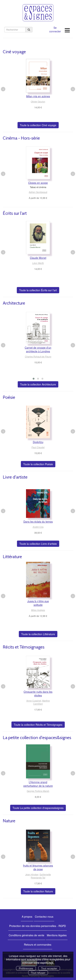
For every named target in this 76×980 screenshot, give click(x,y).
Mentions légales (57, 935)
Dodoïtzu (38, 442)
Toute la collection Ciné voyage (38, 125)
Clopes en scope (38, 183)
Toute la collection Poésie (38, 464)
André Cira (38, 526)
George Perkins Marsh (38, 790)
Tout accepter (49, 968)
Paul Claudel (38, 447)
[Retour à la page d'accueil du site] (38, 13)
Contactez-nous (44, 916)
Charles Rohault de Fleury (38, 356)
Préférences (26, 968)
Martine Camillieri (41, 702)
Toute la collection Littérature (38, 634)
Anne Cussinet (33, 700)
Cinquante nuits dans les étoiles (38, 693)
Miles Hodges (38, 610)
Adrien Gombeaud (38, 192)
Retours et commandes (37, 944)
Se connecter (55, 29)
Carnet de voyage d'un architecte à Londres (38, 349)
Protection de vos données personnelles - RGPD (37, 926)
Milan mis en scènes (38, 96)
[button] (33, 379)
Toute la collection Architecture (38, 384)
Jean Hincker (31, 874)
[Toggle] (67, 29)
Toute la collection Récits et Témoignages (38, 724)
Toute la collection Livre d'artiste (38, 544)
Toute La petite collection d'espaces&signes (38, 808)
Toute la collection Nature (38, 891)
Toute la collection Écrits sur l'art (38, 290)
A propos (27, 916)
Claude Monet (38, 258)
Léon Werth (38, 263)
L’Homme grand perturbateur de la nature (38, 784)
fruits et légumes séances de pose (38, 867)
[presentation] (3, 89)
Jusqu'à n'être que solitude (38, 603)
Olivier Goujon (38, 101)
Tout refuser (38, 973)
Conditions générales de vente (26, 935)
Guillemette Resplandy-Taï (41, 876)
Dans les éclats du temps (38, 521)
